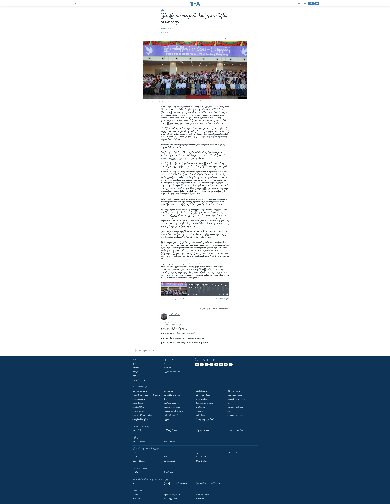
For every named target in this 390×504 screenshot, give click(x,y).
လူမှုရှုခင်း (167, 419)
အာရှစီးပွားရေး (200, 407)
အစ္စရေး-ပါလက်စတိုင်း (139, 380)
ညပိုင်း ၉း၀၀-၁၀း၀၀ (170, 441)
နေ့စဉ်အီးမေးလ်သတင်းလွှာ (172, 372)
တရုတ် (134, 376)
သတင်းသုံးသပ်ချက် (138, 399)
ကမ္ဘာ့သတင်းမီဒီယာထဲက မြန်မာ (142, 415)
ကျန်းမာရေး (199, 411)
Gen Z (230, 403)
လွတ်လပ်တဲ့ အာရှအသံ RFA (172, 494)
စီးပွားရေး (167, 399)
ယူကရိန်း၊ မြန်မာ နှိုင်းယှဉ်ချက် (173, 411)
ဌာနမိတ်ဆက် (136, 472)
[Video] (305, 3)
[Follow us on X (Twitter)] (202, 364)
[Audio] (299, 3)
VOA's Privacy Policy (202, 494)
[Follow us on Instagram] (211, 364)
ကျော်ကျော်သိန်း (166, 28)
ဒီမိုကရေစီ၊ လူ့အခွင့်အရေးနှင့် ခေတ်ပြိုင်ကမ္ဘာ (146, 395)
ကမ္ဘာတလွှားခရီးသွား (202, 399)
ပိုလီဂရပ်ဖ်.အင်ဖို (201, 457)
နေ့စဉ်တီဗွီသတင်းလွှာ (138, 453)
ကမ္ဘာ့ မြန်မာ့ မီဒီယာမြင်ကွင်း (140, 419)
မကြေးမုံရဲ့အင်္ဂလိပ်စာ (170, 430)
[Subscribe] (231, 364)
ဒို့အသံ (230, 411)
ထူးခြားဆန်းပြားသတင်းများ (172, 415)
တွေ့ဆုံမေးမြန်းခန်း (169, 461)
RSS (165, 363)
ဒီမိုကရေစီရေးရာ (137, 403)
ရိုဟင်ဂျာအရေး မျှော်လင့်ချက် (205, 419)
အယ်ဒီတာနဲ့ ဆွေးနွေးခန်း (140, 391)
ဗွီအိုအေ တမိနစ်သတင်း (235, 453)
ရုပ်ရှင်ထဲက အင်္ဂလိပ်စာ (203, 430)
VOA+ (134, 483)
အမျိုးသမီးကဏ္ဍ (201, 415)
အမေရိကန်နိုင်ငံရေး (138, 407)
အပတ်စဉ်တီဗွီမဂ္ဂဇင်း (138, 461)
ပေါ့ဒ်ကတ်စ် (167, 367)
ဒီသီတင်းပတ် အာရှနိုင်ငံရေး (204, 403)
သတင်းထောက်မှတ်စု (138, 411)
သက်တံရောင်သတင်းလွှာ (235, 415)
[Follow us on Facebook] (197, 364)
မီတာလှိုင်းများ (168, 472)
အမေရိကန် (135, 372)
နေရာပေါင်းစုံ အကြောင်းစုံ (235, 407)
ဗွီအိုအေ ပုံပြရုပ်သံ (201, 461)
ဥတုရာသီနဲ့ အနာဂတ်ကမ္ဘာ (172, 395)
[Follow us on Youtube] (207, 364)
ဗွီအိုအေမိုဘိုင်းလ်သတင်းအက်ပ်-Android (208, 483)
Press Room (136, 498)
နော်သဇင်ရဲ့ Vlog (233, 457)
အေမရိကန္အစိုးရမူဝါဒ (170, 498)
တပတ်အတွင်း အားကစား (172, 403)
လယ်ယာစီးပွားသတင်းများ (172, 407)
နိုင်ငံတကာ (135, 367)
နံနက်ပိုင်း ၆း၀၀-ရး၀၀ (139, 441)
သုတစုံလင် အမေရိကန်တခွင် (236, 399)
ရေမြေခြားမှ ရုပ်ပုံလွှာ (202, 453)
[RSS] (221, 364)
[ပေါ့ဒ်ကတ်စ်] (226, 364)
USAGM (135, 494)
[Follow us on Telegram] (216, 364)
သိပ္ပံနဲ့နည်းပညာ (169, 391)
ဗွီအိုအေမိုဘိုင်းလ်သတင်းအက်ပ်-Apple (175, 483)
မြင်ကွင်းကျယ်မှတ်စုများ (203, 395)
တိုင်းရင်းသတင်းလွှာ (234, 391)
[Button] (226, 38)
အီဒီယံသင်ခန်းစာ (137, 430)
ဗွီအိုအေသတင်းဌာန (197, 287)
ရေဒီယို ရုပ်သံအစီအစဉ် (139, 457)
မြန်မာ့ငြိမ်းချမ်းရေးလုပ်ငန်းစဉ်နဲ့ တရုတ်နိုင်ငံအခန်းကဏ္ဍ (208, 285)
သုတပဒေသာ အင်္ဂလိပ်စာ (235, 430)
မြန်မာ (163, 10)
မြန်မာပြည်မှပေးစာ (201, 391)
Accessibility (200, 498)
